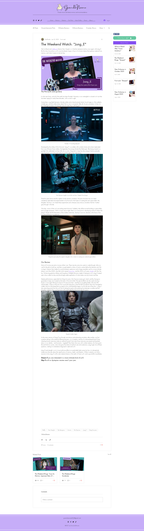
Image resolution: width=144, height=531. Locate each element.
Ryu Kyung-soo (61, 433)
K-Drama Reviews (63, 28)
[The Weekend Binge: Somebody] (72, 467)
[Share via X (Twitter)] (46, 443)
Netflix (43, 433)
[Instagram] (33, 20)
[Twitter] (39, 20)
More (101, 28)
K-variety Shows (91, 28)
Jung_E (84, 433)
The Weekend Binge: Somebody (68, 478)
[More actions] (102, 39)
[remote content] (72, 414)
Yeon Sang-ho (51, 433)
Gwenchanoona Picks (48, 28)
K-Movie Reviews (78, 28)
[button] (109, 28)
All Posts (35, 28)
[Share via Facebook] (42, 443)
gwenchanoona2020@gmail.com (72, 521)
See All (109, 457)
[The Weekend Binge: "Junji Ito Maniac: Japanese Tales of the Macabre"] (45, 467)
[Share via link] (50, 443)
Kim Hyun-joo (77, 433)
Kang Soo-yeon (93, 433)
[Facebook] (36, 20)
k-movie (69, 433)
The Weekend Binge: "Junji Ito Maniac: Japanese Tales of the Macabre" (44, 478)
